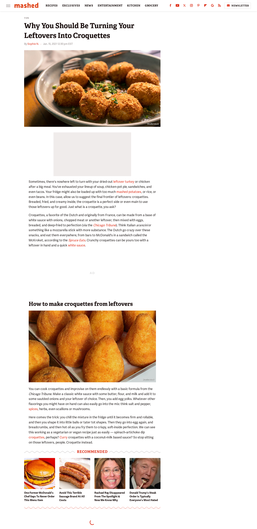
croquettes (36, 437)
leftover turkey (123, 182)
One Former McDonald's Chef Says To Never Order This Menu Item (39, 496)
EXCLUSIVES (71, 5)
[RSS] (219, 6)
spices (33, 409)
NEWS (89, 5)
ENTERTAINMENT (110, 5)
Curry (63, 437)
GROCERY (151, 5)
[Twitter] (184, 6)
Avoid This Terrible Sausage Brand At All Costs (72, 496)
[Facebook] (170, 6)
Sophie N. (33, 44)
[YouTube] (177, 6)
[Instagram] (191, 6)
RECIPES (52, 5)
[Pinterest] (198, 6)
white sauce (76, 245)
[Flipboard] (205, 6)
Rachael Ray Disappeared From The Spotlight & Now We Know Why (109, 496)
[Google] (212, 6)
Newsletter (240, 5)
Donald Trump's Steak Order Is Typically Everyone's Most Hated (144, 496)
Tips (26, 18)
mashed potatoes (128, 192)
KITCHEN (133, 5)
